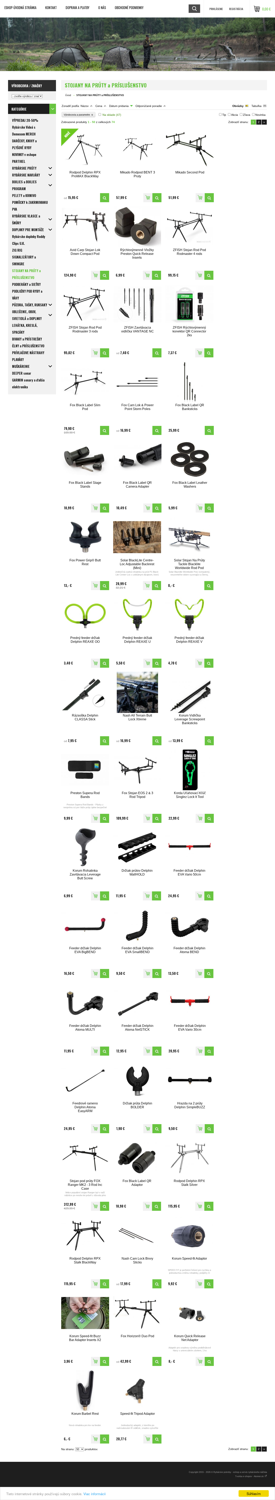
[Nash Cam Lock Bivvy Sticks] (137, 1235)
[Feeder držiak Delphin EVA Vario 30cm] (190, 1002)
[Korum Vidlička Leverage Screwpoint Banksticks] (190, 692)
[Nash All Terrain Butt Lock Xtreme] (137, 692)
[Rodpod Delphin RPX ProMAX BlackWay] (104, 197)
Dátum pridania (119, 106)
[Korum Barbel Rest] (85, 1390)
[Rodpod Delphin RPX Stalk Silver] (189, 1157)
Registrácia (236, 9)
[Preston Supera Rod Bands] (85, 769)
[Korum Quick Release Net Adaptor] (190, 1313)
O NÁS (102, 7)
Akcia (234, 114)
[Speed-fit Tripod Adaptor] (137, 1390)
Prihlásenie (216, 9)
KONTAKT (51, 7)
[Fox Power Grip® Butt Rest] (85, 537)
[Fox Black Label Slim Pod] (85, 382)
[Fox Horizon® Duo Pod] (137, 1313)
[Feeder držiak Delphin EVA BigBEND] (85, 925)
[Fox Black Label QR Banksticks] (190, 382)
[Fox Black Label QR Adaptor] (137, 1157)
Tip (224, 114)
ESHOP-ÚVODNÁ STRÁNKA (20, 7)
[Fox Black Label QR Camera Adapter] (137, 459)
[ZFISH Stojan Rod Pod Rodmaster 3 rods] (85, 304)
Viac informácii (94, 1493)
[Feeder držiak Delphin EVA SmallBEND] (137, 925)
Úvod (68, 95)
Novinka (260, 114)
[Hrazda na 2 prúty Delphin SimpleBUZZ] (190, 1080)
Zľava (246, 114)
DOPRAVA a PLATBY (77, 7)
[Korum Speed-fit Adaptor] (189, 1235)
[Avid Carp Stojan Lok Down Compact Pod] (85, 226)
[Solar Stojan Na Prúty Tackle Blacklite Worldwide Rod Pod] (189, 537)
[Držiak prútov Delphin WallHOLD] (137, 847)
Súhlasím (254, 1493)
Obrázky (238, 106)
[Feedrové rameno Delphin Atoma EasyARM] (85, 1080)
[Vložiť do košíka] (147, 197)
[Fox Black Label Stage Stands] (85, 459)
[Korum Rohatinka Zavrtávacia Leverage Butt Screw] (85, 847)
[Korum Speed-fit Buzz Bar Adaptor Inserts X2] (85, 1313)
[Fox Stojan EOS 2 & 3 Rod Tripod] (137, 769)
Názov (85, 106)
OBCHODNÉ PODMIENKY (129, 7)
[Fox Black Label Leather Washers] (190, 459)
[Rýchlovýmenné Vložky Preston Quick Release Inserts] (137, 226)
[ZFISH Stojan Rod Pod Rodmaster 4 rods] (189, 226)
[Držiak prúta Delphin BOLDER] (137, 1080)
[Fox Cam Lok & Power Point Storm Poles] (137, 382)
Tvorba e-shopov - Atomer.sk (249, 1476)
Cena (98, 106)
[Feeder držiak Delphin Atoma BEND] (189, 925)
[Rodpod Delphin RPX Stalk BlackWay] (85, 1235)
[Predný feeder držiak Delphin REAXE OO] (85, 614)
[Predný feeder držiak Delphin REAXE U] (137, 614)
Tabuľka (256, 106)
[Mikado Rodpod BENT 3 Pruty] (137, 149)
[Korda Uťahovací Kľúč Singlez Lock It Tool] (190, 769)
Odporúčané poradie (148, 106)
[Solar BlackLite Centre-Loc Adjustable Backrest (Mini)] (137, 537)
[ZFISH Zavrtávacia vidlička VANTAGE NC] (137, 304)
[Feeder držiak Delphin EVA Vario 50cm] (189, 847)
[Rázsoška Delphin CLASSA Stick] (85, 692)
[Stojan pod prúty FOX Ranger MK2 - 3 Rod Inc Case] (85, 1157)
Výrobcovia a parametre (78, 114)
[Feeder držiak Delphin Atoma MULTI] (85, 1002)
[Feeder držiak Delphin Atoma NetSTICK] (137, 1002)
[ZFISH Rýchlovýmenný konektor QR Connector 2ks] (189, 304)
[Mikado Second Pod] (190, 149)
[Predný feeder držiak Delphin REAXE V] (189, 614)
